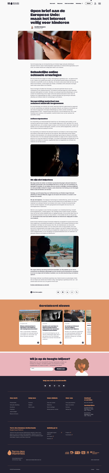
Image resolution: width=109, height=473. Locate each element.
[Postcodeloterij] (72, 452)
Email (33, 368)
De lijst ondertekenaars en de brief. (39, 285)
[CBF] (77, 452)
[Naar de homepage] (16, 452)
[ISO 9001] (87, 452)
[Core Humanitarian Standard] (94, 452)
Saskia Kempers (40, 27)
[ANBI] (67, 452)
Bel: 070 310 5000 (88, 402)
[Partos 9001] (83, 452)
